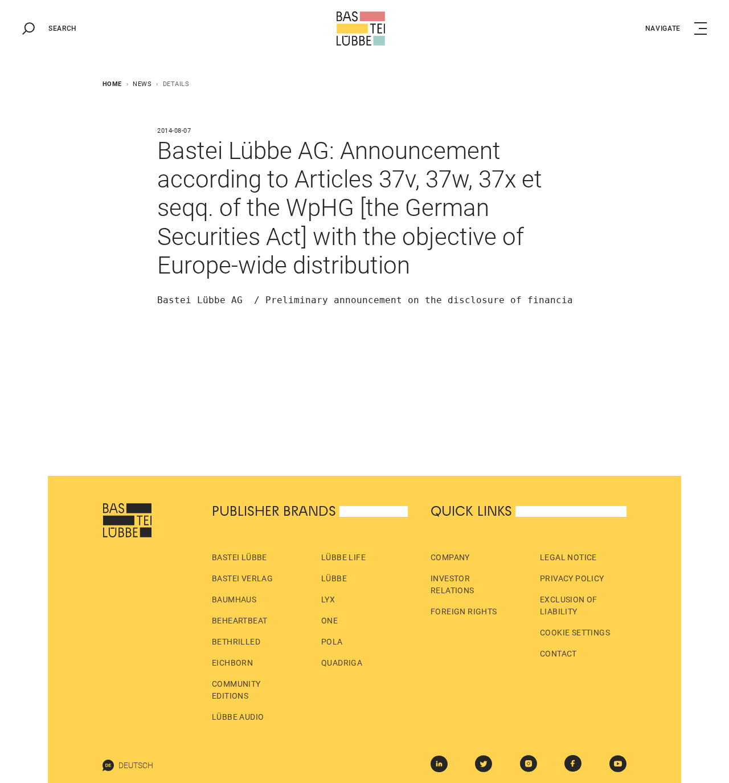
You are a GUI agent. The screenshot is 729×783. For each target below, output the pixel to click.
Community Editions (236, 689)
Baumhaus (234, 599)
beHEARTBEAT (239, 620)
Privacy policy (572, 578)
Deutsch (135, 765)
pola (332, 641)
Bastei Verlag (242, 578)
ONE (329, 620)
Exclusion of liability (568, 605)
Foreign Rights (464, 611)
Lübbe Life (343, 557)
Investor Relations (452, 584)
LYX (328, 599)
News (142, 84)
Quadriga (341, 662)
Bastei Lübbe (239, 557)
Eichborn (232, 662)
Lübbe (334, 578)
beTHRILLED (236, 641)
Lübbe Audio (238, 716)
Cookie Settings (575, 632)
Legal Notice (568, 557)
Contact (558, 653)
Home (112, 84)
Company (450, 557)
